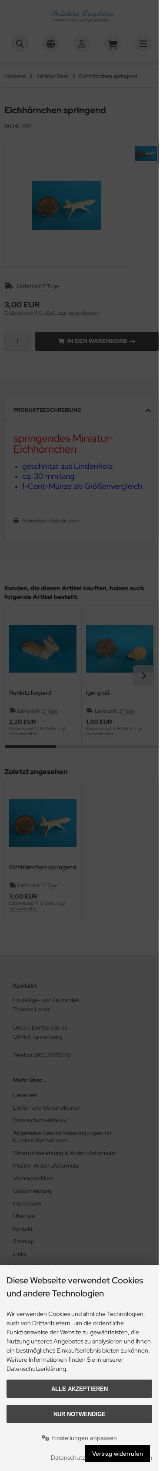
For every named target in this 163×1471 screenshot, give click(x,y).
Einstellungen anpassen (83, 1437)
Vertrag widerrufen (117, 1453)
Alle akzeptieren (79, 1389)
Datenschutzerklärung (80, 1457)
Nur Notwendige (79, 1414)
